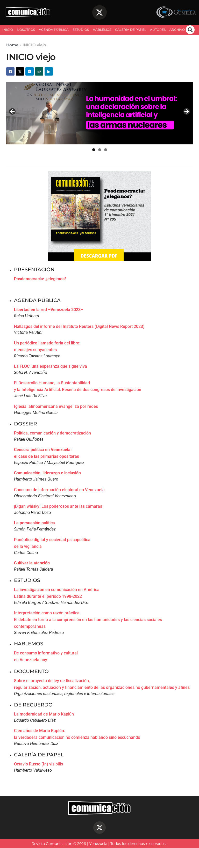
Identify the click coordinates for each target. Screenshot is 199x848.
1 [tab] (93, 149)
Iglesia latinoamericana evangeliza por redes (56, 406)
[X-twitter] (99, 12)
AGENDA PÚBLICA (54, 30)
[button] (190, 29)
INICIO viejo (34, 44)
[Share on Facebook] (10, 71)
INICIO (7, 30)
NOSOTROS (26, 30)
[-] (99, 113)
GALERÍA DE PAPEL (130, 30)
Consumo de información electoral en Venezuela (59, 489)
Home (12, 44)
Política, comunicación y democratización (52, 433)
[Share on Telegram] (29, 71)
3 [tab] (105, 149)
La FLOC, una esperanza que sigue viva (50, 366)
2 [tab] (99, 149)
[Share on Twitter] (20, 71)
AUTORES (158, 30)
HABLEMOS (102, 30)
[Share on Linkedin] (49, 71)
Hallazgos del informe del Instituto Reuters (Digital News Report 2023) (79, 326)
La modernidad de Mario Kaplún (44, 714)
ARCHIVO (177, 30)
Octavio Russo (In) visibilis (38, 764)
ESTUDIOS (81, 30)
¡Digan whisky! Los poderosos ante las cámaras (58, 506)
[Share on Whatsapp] (39, 71)
